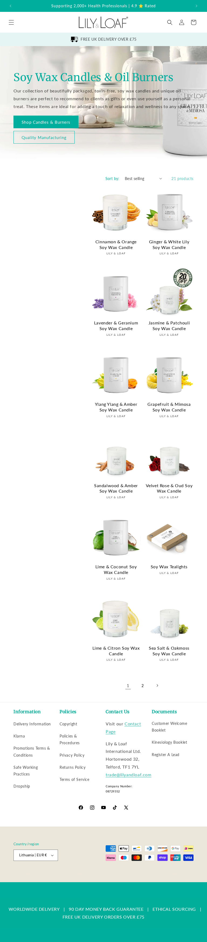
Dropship (21, 786)
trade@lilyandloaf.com (128, 774)
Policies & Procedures (70, 739)
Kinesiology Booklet (169, 742)
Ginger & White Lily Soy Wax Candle (169, 244)
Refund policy (98, 873)
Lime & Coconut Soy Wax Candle (116, 569)
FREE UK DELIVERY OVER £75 (109, 39)
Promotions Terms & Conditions (31, 751)
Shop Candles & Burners (46, 122)
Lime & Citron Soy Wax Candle (116, 650)
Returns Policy (72, 767)
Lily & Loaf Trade (39, 874)
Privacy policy (124, 873)
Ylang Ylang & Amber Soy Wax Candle (116, 406)
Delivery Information (32, 724)
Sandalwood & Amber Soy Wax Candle (116, 488)
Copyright (68, 724)
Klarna (19, 736)
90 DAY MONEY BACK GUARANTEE (106, 909)
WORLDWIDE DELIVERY (34, 909)
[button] (11, 22)
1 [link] (128, 685)
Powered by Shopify (68, 874)
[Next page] (157, 685)
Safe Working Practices (25, 770)
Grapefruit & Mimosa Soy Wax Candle (169, 406)
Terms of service (153, 873)
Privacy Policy (72, 755)
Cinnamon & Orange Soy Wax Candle (116, 244)
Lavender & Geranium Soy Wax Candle (116, 325)
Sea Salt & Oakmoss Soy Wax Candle (169, 650)
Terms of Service (74, 779)
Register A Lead (166, 754)
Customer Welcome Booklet (169, 726)
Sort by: (112, 178)
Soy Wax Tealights (169, 566)
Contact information (179, 879)
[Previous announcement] (10, 6)
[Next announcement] (196, 6)
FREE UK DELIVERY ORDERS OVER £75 (103, 916)
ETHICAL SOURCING (174, 909)
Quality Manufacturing (44, 137)
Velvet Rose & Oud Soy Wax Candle (169, 488)
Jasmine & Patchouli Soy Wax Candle (169, 325)
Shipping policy (182, 873)
